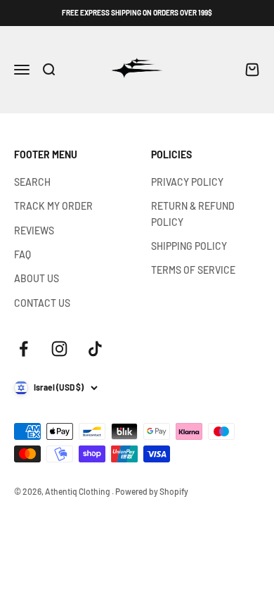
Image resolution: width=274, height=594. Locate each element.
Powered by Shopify (151, 491)
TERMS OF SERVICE (193, 270)
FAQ (22, 254)
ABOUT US (36, 278)
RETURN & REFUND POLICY (193, 213)
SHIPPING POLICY (189, 246)
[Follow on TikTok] (95, 348)
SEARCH (32, 182)
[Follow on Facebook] (23, 348)
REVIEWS (34, 230)
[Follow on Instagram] (59, 348)
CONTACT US (42, 303)
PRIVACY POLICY (187, 182)
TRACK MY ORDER (53, 206)
